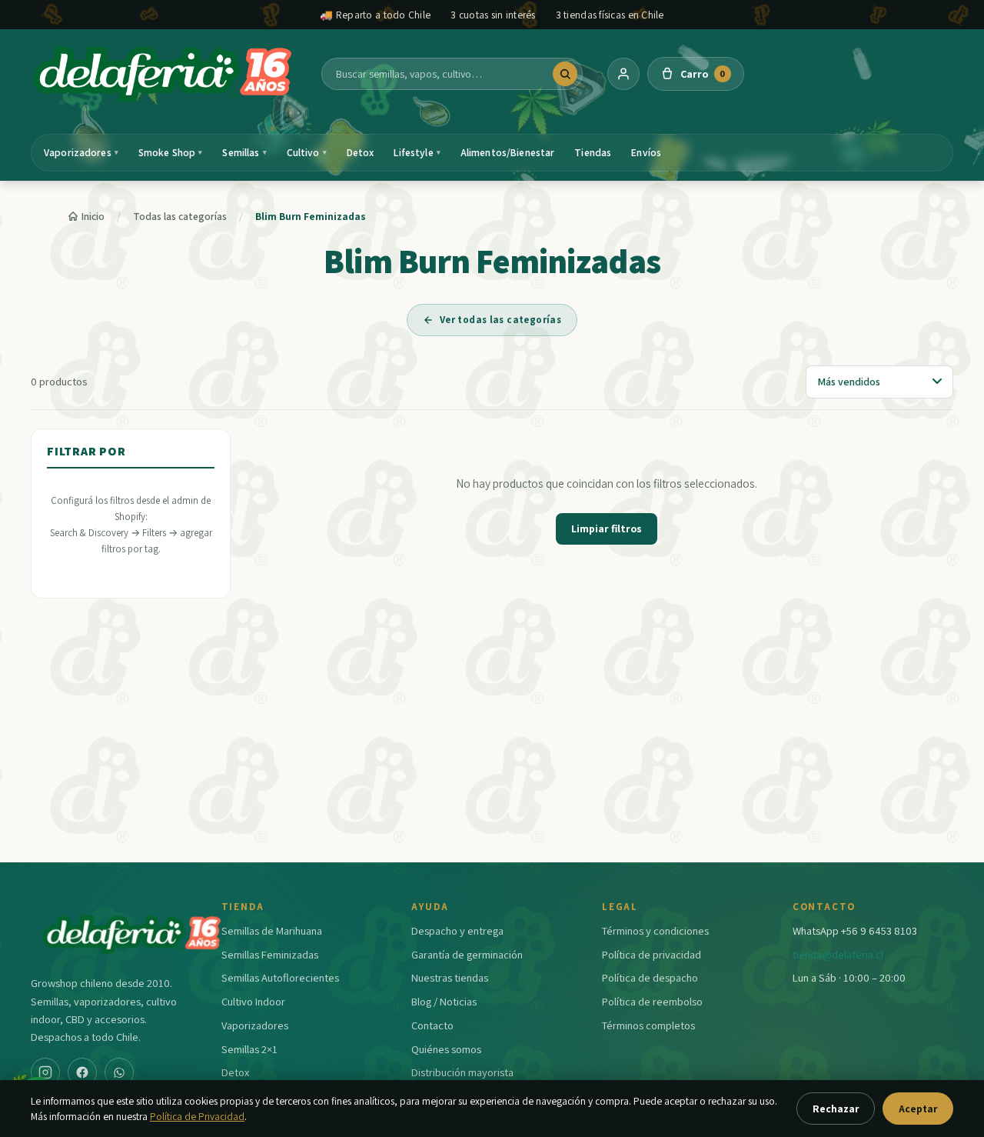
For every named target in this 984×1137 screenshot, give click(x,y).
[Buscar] (565, 74)
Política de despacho (650, 977)
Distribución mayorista (462, 1072)
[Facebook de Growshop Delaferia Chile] (82, 1072)
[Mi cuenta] (623, 74)
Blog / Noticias (444, 1001)
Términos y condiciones (655, 930)
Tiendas (592, 152)
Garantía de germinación (467, 954)
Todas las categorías (180, 216)
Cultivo (307, 152)
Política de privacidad (651, 954)
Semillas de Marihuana (271, 930)
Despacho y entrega (457, 930)
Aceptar (918, 1108)
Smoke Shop (170, 152)
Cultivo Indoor (253, 1001)
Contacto (432, 1025)
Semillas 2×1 (249, 1049)
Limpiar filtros (606, 528)
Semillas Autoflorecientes (280, 977)
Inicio (93, 216)
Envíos (646, 152)
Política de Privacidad (197, 1116)
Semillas (244, 152)
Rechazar (836, 1108)
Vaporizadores (81, 152)
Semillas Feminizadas (269, 954)
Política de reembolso (652, 1001)
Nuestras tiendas (449, 977)
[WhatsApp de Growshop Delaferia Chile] (119, 1072)
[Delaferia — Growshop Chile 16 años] (164, 73)
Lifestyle (417, 152)
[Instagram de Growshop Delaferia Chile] (45, 1072)
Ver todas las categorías (500, 319)
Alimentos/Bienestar (507, 152)
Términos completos (648, 1025)
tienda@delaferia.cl (838, 954)
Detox (360, 152)
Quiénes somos (446, 1049)
